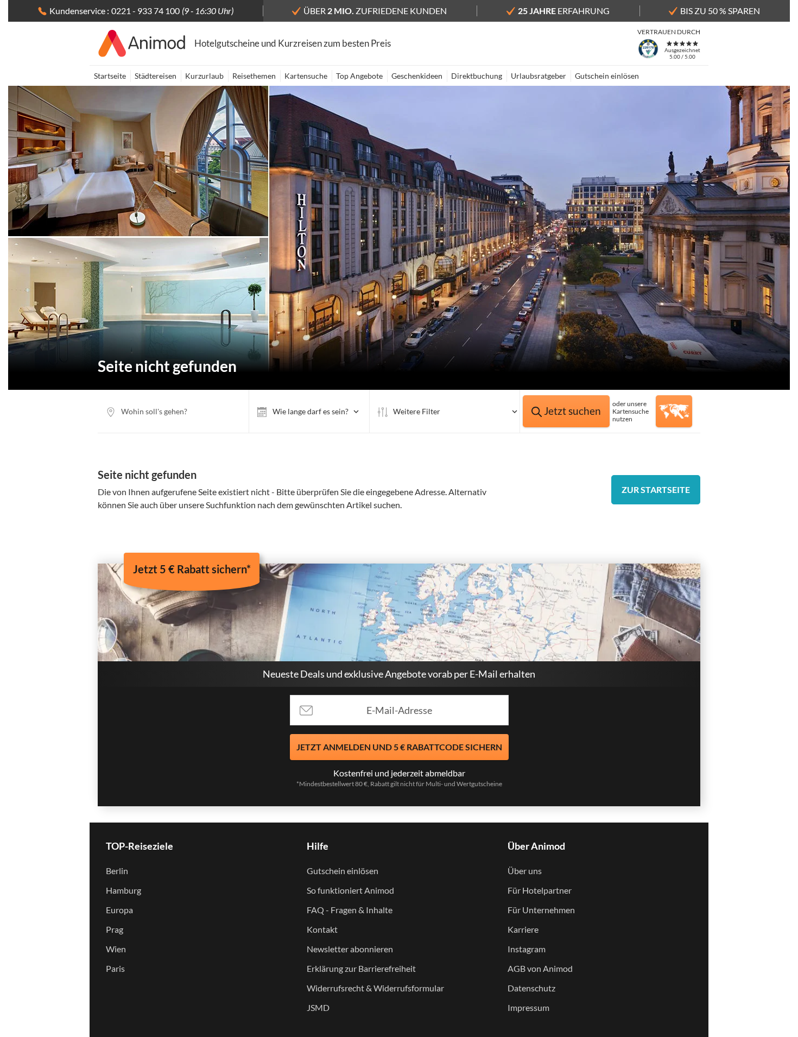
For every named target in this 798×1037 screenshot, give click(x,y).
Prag (114, 929)
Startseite (110, 75)
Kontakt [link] (322, 929)
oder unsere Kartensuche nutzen (630, 411)
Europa (119, 910)
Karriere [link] (523, 929)
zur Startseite (656, 489)
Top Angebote (359, 75)
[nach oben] (786, 518)
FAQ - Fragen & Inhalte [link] (349, 910)
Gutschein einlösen (607, 75)
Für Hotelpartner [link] (540, 890)
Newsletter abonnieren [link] (350, 949)
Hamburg (123, 890)
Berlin (117, 870)
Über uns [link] (525, 870)
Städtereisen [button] (155, 75)
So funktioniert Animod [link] (350, 890)
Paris (115, 968)
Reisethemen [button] (254, 75)
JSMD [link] (318, 1007)
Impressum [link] (528, 1007)
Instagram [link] (527, 949)
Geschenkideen (416, 75)
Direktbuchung (476, 75)
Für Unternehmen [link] (541, 910)
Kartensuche (305, 75)
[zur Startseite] (142, 43)
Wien (116, 949)
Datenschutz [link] (531, 988)
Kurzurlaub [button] (204, 75)
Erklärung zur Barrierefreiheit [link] (361, 968)
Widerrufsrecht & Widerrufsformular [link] (375, 988)
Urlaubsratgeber (538, 75)
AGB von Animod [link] (540, 968)
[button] (309, 411)
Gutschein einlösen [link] (342, 870)
